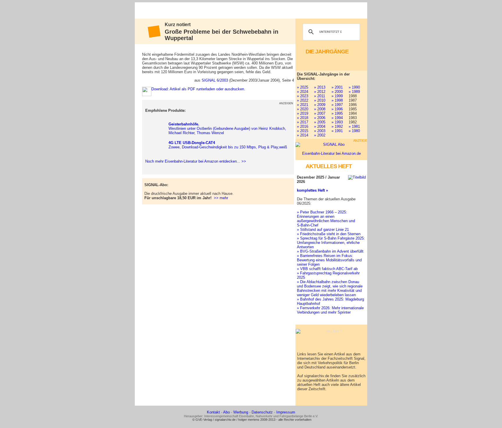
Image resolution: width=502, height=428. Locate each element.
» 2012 (319, 91)
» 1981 (354, 126)
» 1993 (337, 122)
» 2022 (302, 100)
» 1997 (337, 104)
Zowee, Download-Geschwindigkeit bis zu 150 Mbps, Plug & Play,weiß (227, 145)
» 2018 (302, 118)
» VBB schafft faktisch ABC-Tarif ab (327, 269)
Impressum (285, 412)
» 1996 (337, 109)
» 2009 (319, 104)
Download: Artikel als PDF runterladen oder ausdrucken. (198, 89)
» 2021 (302, 104)
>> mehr (221, 198)
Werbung (240, 412)
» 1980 (354, 131)
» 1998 (337, 100)
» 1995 (337, 113)
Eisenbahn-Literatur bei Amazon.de (331, 153)
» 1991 (337, 131)
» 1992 (337, 126)
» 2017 (302, 122)
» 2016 (302, 126)
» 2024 (302, 91)
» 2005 (319, 122)
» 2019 (302, 113)
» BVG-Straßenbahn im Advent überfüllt (330, 251)
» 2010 (319, 100)
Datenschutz (262, 412)
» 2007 (319, 113)
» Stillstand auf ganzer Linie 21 (323, 229)
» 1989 (354, 91)
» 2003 (319, 131)
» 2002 (319, 135)
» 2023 (302, 96)
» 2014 (302, 135)
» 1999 (337, 96)
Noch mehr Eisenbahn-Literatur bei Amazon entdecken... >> (194, 161)
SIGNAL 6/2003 (215, 80)
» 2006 (319, 118)
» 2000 (337, 91)
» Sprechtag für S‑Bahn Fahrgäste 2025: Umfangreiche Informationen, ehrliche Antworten (331, 242)
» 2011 (319, 96)
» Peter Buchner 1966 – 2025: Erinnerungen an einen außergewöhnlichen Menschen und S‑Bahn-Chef (326, 218)
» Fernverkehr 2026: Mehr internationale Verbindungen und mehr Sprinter (330, 310)
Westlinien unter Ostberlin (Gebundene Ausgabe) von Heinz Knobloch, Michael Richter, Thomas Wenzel (227, 128)
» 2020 (302, 109)
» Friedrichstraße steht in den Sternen (329, 234)
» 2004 (319, 126)
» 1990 (354, 87)
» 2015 (302, 131)
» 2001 (337, 87)
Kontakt (213, 412)
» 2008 (319, 109)
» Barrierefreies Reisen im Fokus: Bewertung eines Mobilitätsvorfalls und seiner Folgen (329, 260)
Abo (226, 412)
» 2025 (302, 87)
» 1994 (337, 118)
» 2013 (319, 87)
